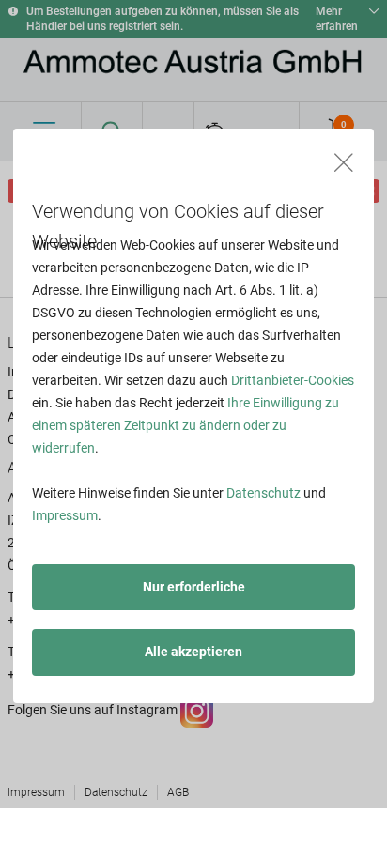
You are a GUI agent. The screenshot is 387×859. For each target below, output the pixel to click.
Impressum (65, 515)
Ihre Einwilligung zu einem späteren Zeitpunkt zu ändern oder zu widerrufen (185, 425)
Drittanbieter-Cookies (292, 380)
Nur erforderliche (194, 586)
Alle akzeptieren (193, 651)
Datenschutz (263, 492)
